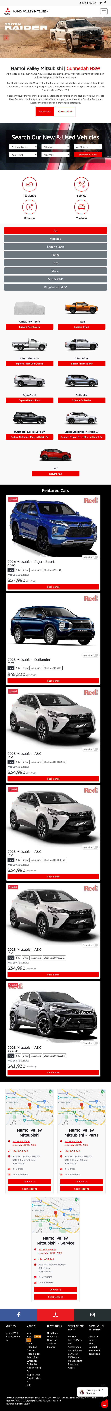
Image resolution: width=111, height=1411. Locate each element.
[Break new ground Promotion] (55, 37)
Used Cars (52, 1332)
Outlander (31, 1360)
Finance (51, 1346)
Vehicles (55, 238)
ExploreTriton (81, 326)
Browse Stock (65, 111)
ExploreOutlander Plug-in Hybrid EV (29, 437)
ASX (28, 1385)
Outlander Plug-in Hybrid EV (33, 1367)
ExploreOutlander (81, 400)
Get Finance (53, 586)
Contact (93, 1346)
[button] (104, 11)
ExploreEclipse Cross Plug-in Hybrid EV (81, 437)
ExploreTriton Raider (81, 363)
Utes (55, 263)
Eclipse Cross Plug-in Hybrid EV (33, 1378)
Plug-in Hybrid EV (55, 287)
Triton (29, 1343)
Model (55, 271)
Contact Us (29, 1181)
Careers (93, 1339)
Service (72, 1336)
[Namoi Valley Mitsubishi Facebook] (106, 2)
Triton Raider (33, 1353)
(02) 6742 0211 (89, 2)
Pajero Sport (32, 1357)
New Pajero (29, 1334)
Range (55, 254)
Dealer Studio (23, 1403)
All (55, 230)
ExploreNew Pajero (29, 326)
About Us (93, 1336)
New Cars (52, 1339)
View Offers (45, 111)
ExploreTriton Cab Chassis (29, 363)
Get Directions (29, 1188)
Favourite (87, 557)
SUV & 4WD (55, 279)
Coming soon (55, 246)
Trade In (51, 1343)
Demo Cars (53, 1336)
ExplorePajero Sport (29, 400)
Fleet (91, 1343)
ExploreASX (55, 473)
